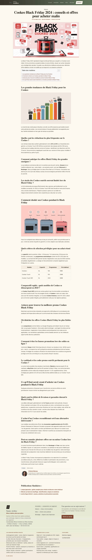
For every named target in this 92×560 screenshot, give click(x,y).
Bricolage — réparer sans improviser (45, 514)
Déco (66, 2)
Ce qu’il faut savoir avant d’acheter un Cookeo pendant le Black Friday (41, 79)
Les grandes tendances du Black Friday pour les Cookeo (37, 74)
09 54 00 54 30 (25, 525)
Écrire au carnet (67, 516)
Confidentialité (66, 537)
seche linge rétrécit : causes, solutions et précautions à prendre (39, 494)
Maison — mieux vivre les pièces (44, 509)
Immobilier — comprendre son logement (46, 506)
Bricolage (72, 2)
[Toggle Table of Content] (57, 70)
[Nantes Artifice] (10, 2)
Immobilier (56, 2)
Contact (79, 2)
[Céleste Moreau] (24, 476)
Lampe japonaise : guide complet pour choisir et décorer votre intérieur (42, 489)
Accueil (50, 2)
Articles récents (30, 468)
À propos (23, 468)
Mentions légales (66, 535)
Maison (62, 2)
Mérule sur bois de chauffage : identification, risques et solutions (40, 491)
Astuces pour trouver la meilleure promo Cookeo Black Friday (39, 77)
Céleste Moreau (33, 471)
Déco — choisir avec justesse (43, 511)
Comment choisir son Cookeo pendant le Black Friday (37, 76)
